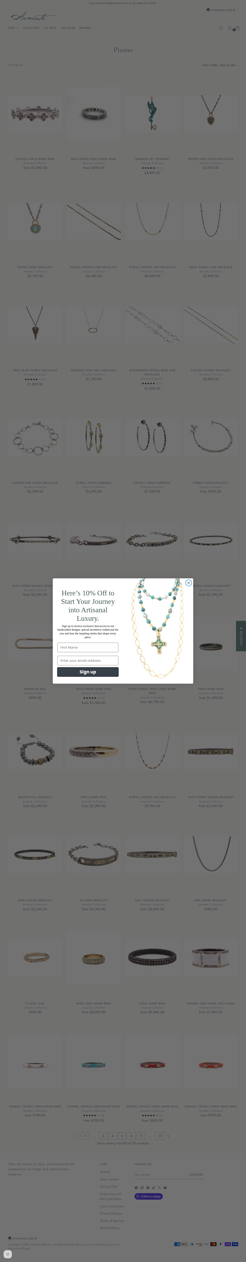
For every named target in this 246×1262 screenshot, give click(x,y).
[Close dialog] (188, 583)
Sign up (88, 672)
